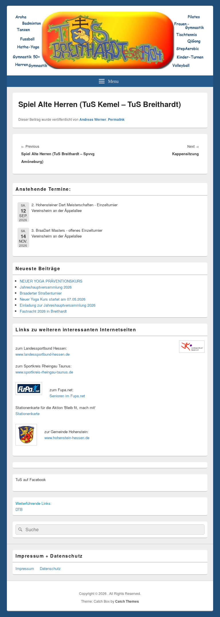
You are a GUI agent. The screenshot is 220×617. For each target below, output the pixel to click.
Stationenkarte (27, 413)
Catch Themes (127, 601)
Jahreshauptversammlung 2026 (46, 287)
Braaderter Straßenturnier (41, 293)
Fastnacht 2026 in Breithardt (43, 311)
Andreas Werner (92, 119)
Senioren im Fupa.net (67, 395)
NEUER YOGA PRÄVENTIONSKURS (51, 281)
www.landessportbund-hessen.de (42, 354)
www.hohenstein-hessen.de (66, 437)
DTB (19, 509)
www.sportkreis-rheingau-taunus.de (44, 372)
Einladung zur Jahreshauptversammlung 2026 (57, 305)
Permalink (116, 119)
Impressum (24, 568)
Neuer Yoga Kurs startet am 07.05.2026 (52, 299)
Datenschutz (50, 568)
